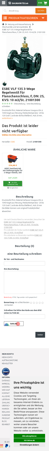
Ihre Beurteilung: (11, 269)
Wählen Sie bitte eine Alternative (20, 130)
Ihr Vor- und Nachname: (14, 259)
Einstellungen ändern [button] (29, 445)
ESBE (13, 142)
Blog (4, 421)
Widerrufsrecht (9, 387)
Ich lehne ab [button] (29, 440)
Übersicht (6, 406)
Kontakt (6, 393)
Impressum (7, 384)
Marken (5, 409)
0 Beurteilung (19, 104)
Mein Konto (7, 357)
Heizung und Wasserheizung (19, 24)
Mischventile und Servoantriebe (15, 27)
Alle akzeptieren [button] (29, 436)
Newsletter (7, 363)
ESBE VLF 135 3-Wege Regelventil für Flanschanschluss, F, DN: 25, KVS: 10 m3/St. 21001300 (21, 224)
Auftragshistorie (10, 360)
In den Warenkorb (13, 183)
